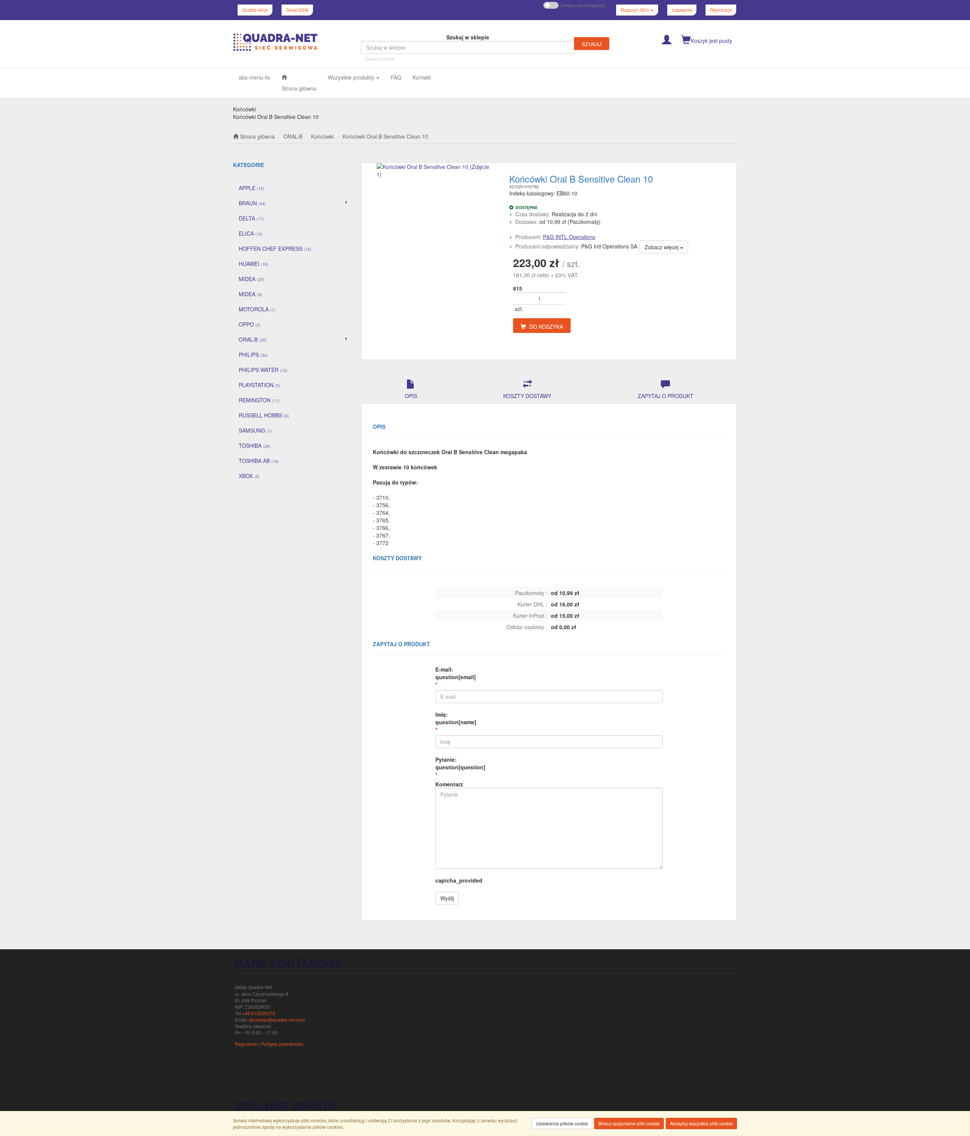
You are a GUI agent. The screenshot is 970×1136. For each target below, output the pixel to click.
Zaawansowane (379, 59)
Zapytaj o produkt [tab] (665, 396)
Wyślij (447, 898)
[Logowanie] (666, 39)
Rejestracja (721, 10)
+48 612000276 (258, 1013)
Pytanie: (460, 763)
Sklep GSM (297, 10)
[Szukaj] (591, 43)
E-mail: (455, 673)
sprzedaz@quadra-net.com (277, 1019)
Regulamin (246, 1044)
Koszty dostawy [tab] (527, 396)
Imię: (455, 718)
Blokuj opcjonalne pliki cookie (629, 1123)
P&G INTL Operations (569, 237)
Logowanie (682, 10)
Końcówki (322, 136)
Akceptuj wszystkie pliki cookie (701, 1123)
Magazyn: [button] (635, 10)
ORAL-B (292, 136)
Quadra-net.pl (255, 10)
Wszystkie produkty (351, 77)
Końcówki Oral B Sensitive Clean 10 (385, 136)
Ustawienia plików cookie (562, 1123)
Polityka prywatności (282, 1044)
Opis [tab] (411, 396)
